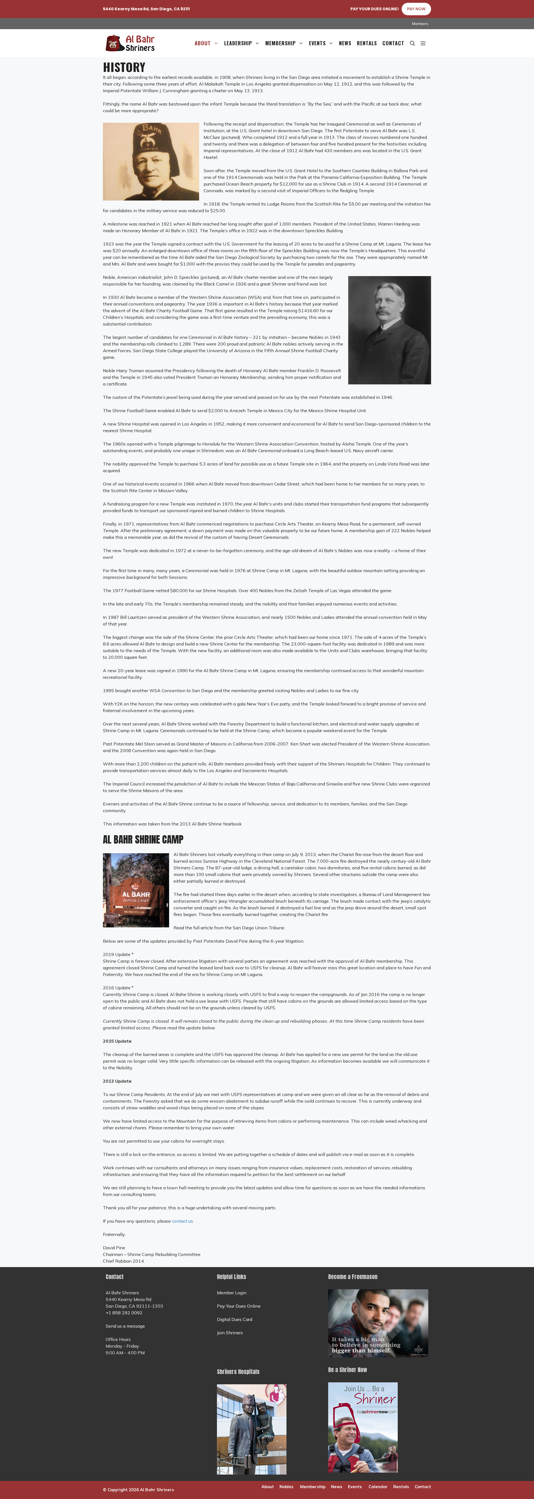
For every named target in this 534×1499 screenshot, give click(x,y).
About (203, 43)
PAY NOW (416, 9)
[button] (423, 43)
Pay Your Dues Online (239, 1306)
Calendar (378, 1486)
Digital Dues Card (234, 1319)
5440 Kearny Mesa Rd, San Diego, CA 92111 (146, 9)
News (345, 43)
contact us (182, 1221)
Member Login (231, 1292)
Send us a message (125, 1326)
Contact (393, 43)
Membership (280, 43)
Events (317, 43)
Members (420, 23)
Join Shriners (230, 1332)
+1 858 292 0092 (124, 1312)
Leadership (238, 43)
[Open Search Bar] (412, 43)
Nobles (286, 1486)
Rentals (367, 43)
